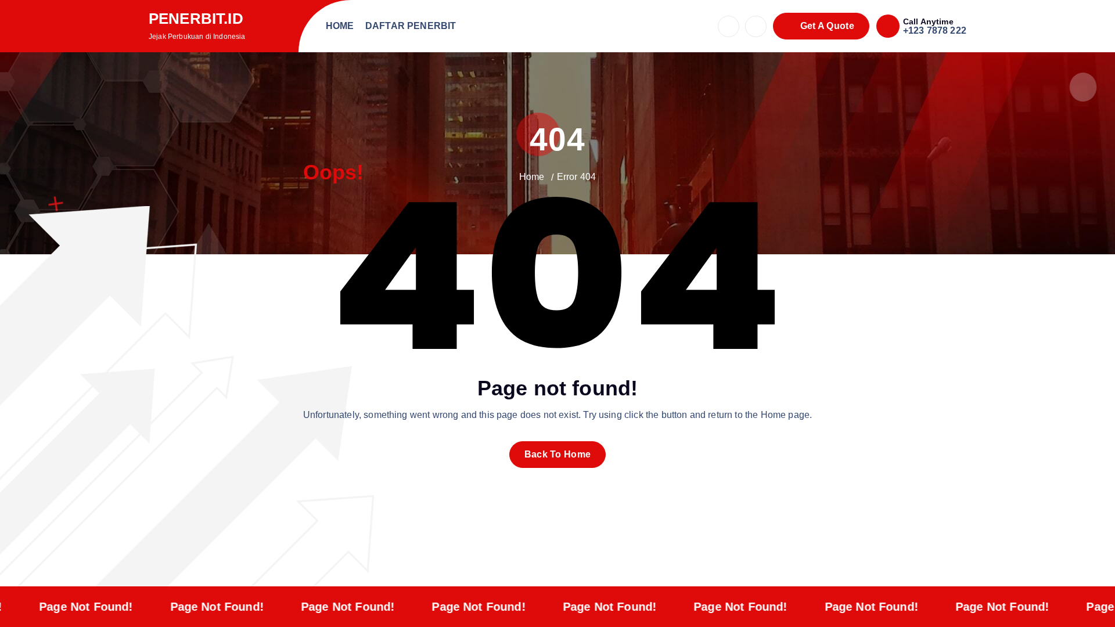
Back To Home (557, 454)
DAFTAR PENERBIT (410, 26)
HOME (340, 26)
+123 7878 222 (934, 30)
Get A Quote (825, 26)
